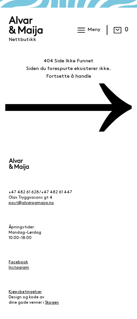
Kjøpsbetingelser (25, 292)
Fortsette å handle (68, 76)
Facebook (18, 262)
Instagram (19, 268)
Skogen (52, 303)
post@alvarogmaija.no (31, 203)
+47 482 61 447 (56, 192)
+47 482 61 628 (24, 192)
